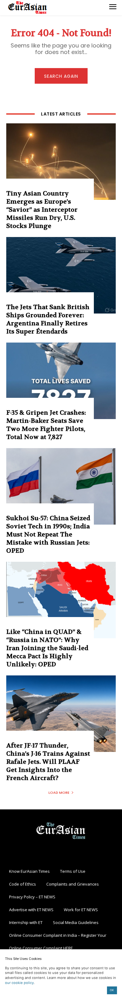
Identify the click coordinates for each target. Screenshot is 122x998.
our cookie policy (19, 983)
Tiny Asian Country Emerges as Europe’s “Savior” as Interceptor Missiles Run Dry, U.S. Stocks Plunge (42, 210)
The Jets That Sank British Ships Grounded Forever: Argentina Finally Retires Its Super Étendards (47, 319)
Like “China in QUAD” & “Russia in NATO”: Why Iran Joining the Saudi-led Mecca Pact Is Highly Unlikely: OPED (47, 648)
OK (112, 990)
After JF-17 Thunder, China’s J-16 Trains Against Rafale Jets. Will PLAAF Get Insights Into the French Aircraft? (48, 762)
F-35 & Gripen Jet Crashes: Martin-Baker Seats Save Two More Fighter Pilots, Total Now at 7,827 (46, 425)
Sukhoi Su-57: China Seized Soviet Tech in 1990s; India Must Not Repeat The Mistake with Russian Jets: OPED (48, 534)
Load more (58, 792)
